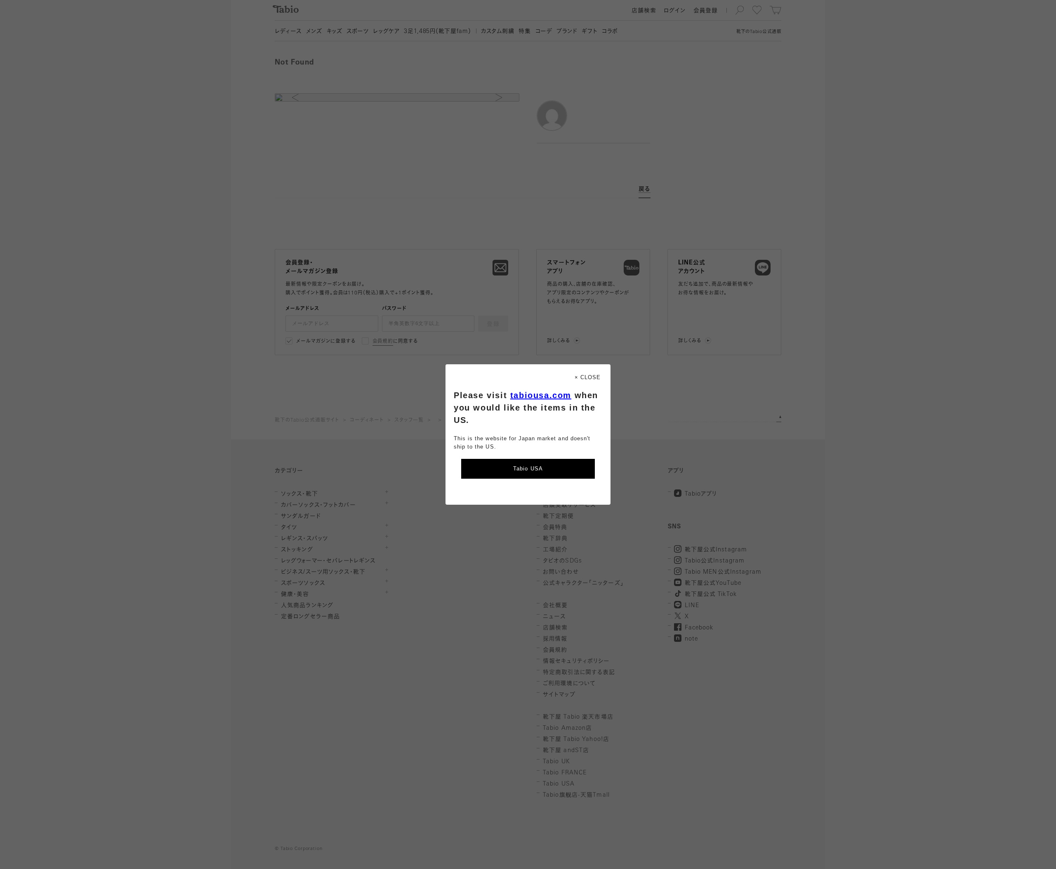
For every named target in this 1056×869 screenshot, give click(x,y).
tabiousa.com (540, 395)
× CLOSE (588, 377)
